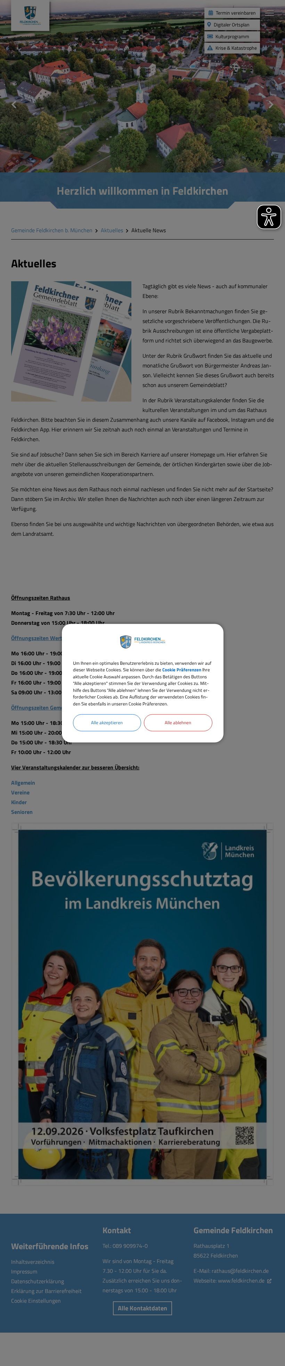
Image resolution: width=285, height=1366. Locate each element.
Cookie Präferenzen (181, 669)
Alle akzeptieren (107, 722)
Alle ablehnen (178, 722)
